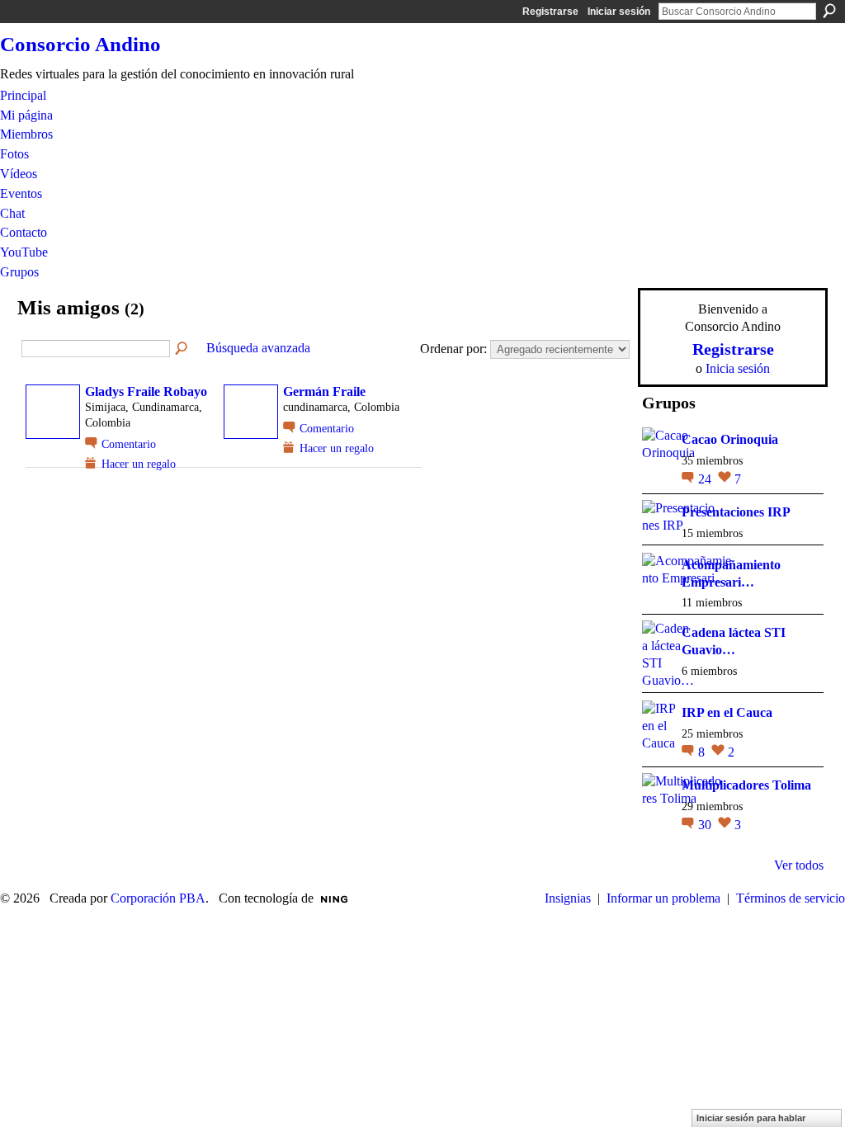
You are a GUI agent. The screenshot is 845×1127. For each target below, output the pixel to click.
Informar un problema (663, 898)
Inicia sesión (738, 368)
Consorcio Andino (80, 44)
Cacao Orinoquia (730, 439)
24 (706, 479)
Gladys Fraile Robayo (146, 391)
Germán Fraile (324, 391)
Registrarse (550, 11)
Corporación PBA (158, 898)
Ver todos (799, 865)
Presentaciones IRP (736, 512)
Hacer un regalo (138, 463)
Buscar (829, 10)
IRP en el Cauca (727, 712)
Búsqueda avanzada (258, 348)
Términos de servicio (790, 898)
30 (706, 825)
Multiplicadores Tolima (746, 785)
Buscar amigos (182, 349)
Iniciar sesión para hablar (750, 1118)
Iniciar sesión (619, 11)
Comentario (128, 443)
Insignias (568, 898)
